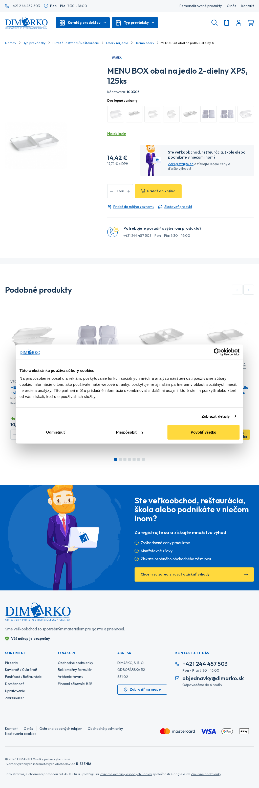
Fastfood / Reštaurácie (23, 676)
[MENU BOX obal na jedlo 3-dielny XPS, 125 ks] (161, 338)
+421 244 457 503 (137, 235)
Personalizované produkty (201, 6)
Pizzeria (11, 663)
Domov (10, 43)
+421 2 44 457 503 (25, 6)
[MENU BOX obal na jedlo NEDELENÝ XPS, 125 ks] (225, 338)
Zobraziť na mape (145, 689)
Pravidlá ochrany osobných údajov (126, 774)
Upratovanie (15, 691)
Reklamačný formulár (75, 669)
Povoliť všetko (203, 432)
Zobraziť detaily (216, 416)
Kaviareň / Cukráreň (21, 669)
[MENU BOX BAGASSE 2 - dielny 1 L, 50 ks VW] (33, 338)
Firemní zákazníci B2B (75, 683)
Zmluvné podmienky (206, 774)
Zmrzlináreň (15, 698)
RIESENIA (83, 764)
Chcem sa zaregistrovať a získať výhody (175, 574)
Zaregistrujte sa (180, 164)
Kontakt (247, 6)
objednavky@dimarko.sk (213, 678)
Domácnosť (14, 683)
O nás (231, 6)
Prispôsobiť (126, 432)
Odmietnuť (55, 432)
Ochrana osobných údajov (60, 728)
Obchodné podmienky (75, 663)
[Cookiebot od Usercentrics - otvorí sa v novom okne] (217, 352)
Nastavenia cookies (20, 733)
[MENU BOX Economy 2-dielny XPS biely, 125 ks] (97, 338)
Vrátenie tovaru (70, 676)
